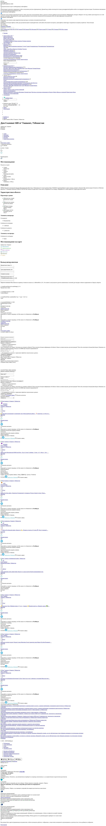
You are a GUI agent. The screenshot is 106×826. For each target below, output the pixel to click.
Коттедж (15, 49)
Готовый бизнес (36, 68)
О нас (4, 746)
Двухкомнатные (42, 46)
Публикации (6, 743)
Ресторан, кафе (7, 68)
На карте (5, 137)
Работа (54, 92)
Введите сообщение (6, 343)
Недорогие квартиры (8, 55)
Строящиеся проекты (8, 41)
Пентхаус (5, 46)
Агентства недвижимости (9, 59)
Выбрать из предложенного (9, 344)
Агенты (18, 59)
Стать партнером (7, 744)
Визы (74, 92)
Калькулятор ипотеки (8, 139)
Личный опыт (27, 92)
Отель (12, 68)
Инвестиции (69, 92)
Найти (5, 64)
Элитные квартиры (8, 53)
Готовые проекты (26, 41)
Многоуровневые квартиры (15, 46)
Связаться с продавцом (6, 354)
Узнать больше (90, 22)
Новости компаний (8, 92)
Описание (5, 135)
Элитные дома (16, 53)
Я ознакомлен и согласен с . (20, 353)
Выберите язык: (7, 103)
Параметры (6, 136)
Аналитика (16, 92)
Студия (24, 46)
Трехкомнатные (50, 46)
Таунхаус (24, 49)
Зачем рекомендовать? (6, 808)
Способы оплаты (7, 748)
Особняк (20, 49)
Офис (15, 68)
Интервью (21, 92)
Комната (28, 83)
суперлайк (22, 771)
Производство (20, 68)
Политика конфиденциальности (11, 753)
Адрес (4, 133)
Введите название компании (8, 371)
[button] (4, 30)
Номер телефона (5, 377)
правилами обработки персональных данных (27, 353)
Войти (5, 107)
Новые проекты (18, 41)
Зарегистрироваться (5, 797)
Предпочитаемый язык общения (8, 381)
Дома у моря (6, 49)
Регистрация (6, 108)
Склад (26, 68)
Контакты (5, 747)
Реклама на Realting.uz (8, 751)
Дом (13, 77)
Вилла (11, 49)
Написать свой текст (7, 346)
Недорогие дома (18, 55)
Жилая (5, 118)
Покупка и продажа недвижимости (40, 92)
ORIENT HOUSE (5, 308)
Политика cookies (7, 755)
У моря (28, 46)
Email (2, 378)
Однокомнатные (34, 46)
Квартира (5, 77)
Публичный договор (8, 756)
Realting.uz (6, 116)
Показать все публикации (7, 737)
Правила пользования (8, 752)
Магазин (30, 68)
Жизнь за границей (61, 92)
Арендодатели (24, 59)
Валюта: (5, 105)
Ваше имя (3, 374)
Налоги (51, 92)
